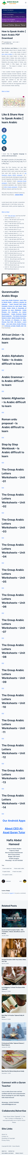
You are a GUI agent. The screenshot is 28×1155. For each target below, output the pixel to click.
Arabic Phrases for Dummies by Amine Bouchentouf (14, 312)
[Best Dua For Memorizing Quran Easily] (14, 1059)
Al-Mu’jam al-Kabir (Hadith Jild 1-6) (15, 326)
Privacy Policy (6, 1140)
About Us (4, 1134)
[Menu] (25, 2)
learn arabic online (19, 868)
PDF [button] (3, 349)
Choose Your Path (7, 322)
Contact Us (5, 1136)
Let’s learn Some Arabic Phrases (16, 324)
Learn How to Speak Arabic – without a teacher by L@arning (14, 302)
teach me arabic (17, 871)
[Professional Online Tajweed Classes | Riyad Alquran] (14, 1031)
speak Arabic (6, 871)
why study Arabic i (7, 54)
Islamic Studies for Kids (19, 318)
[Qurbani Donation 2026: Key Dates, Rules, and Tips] (14, 948)
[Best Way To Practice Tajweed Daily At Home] (14, 1003)
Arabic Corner (5, 43)
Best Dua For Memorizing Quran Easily (13, 1071)
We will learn (11, 215)
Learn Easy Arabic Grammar (10, 300)
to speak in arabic (7, 874)
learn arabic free (7, 868)
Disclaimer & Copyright (8, 1138)
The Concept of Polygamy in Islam (14, 320)
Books (11, 43)
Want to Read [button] (5, 91)
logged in (11, 893)
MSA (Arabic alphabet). (11, 187)
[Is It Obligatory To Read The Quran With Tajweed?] (14, 976)
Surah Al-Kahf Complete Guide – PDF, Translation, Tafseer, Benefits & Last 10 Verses (13, 931)
